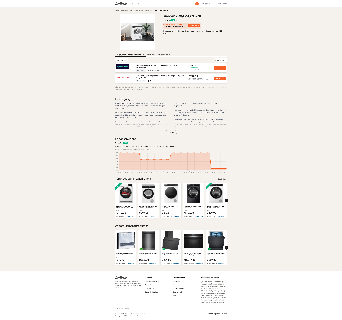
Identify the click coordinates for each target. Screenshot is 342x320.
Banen (175, 295)
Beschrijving (151, 55)
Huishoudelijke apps (126, 10)
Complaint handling (151, 292)
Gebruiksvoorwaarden (152, 281)
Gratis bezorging (122, 60)
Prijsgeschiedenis (164, 55)
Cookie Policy (149, 288)
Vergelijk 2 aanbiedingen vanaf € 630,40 (130, 55)
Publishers (176, 285)
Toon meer (171, 132)
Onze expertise (178, 292)
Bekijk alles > (222, 179)
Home (117, 10)
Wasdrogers (148, 10)
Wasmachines (139, 10)
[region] (171, 200)
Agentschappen (178, 288)
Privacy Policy (149, 285)
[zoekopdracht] (197, 3)
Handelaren (177, 281)
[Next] (226, 200)
